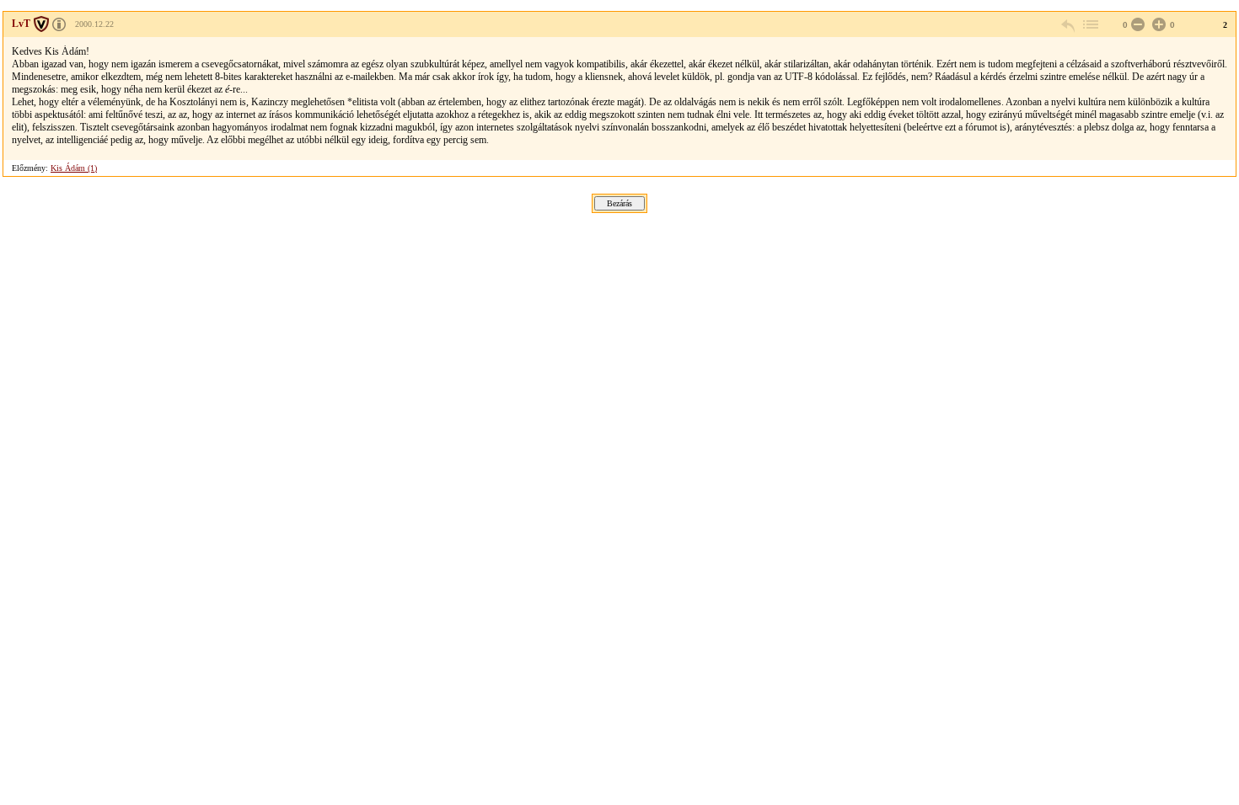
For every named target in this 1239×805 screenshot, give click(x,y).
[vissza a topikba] (1089, 25)
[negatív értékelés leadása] (1136, 25)
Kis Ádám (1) (74, 168)
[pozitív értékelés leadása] (1157, 25)
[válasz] (1068, 25)
